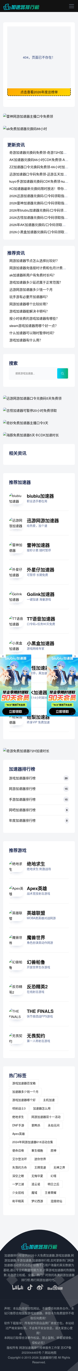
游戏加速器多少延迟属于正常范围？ (36, 282)
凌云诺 (35, 1184)
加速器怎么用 (42, 1108)
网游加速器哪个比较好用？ (29, 304)
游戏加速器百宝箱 (24, 1083)
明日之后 (53, 1184)
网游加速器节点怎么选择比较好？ (34, 260)
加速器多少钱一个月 (25, 1091)
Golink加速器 (40, 594)
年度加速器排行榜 (22, 820)
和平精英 (18, 1201)
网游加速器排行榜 (22, 788)
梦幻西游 (37, 1201)
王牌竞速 (40, 1167)
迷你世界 (40, 1159)
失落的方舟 (19, 1167)
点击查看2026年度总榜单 (39, 92)
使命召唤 (18, 1150)
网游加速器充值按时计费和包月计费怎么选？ (42, 267)
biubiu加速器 (40, 496)
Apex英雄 (37, 888)
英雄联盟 (36, 912)
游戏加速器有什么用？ (26, 340)
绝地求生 (36, 863)
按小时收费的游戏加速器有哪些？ (34, 318)
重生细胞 (37, 1150)
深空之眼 (18, 1176)
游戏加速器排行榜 (22, 778)
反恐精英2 (37, 986)
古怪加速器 (38, 667)
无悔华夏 (37, 1176)
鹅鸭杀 (36, 1125)
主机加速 (49, 1100)
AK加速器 (37, 692)
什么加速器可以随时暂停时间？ (32, 332)
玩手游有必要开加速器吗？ (29, 296)
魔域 (34, 1192)
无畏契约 (36, 1035)
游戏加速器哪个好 (24, 1100)
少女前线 (18, 1192)
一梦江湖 (18, 1184)
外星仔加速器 (40, 569)
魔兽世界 (36, 937)
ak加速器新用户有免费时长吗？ (32, 275)
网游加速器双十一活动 (46, 1117)
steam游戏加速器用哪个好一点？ (33, 325)
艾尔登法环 (19, 1159)
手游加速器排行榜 (22, 799)
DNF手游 (18, 1125)
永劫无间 (53, 1125)
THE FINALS (40, 1011)
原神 (53, 1150)
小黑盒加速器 (40, 643)
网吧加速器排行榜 (22, 809)
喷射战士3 (19, 1108)
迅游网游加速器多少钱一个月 (31, 289)
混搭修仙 (56, 1201)
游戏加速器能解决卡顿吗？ (29, 311)
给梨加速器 (38, 717)
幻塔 (53, 1176)
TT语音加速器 (41, 618)
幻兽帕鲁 (36, 962)
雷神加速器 (38, 545)
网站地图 (50, 1352)
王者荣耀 (50, 1192)
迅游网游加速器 (43, 520)
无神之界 (59, 1167)
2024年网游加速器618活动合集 (32, 1142)
